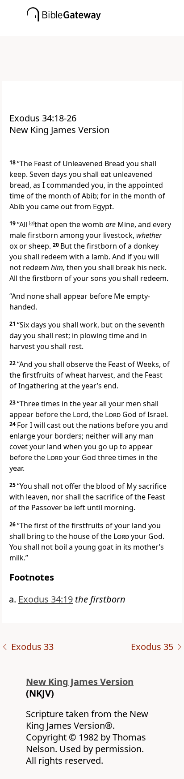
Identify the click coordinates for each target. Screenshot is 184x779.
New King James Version (80, 682)
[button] (105, 30)
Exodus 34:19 (45, 599)
